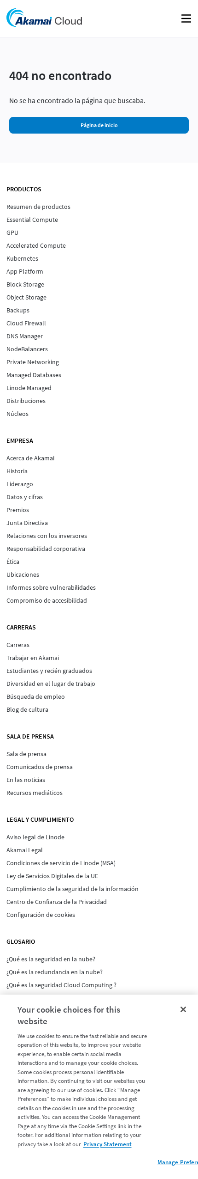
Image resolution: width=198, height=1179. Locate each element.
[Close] (183, 1009)
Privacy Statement (107, 1144)
